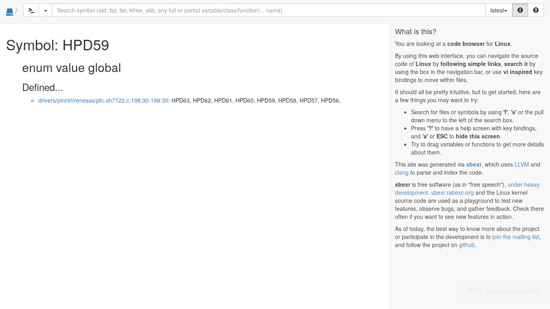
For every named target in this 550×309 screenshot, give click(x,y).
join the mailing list (515, 237)
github (467, 245)
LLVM (522, 164)
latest (497, 10)
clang (402, 172)
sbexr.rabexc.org (452, 192)
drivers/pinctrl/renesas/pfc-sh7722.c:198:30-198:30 (103, 100)
